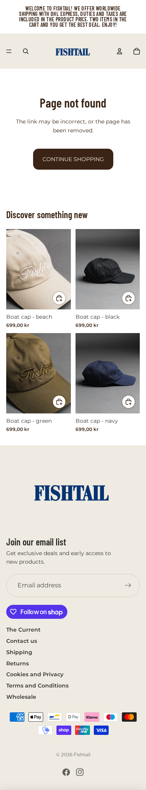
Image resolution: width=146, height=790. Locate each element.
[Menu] (9, 51)
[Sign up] (128, 586)
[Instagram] (79, 772)
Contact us (21, 640)
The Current (23, 630)
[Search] (25, 51)
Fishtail (82, 754)
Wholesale (21, 696)
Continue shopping (73, 159)
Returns (17, 663)
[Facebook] (66, 772)
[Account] (119, 51)
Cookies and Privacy (34, 674)
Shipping (19, 652)
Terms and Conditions (37, 685)
